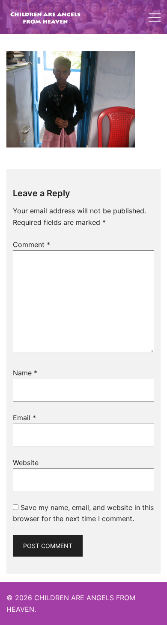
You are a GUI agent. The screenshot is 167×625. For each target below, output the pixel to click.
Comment (31, 244)
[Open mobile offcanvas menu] (155, 17)
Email (24, 417)
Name (25, 373)
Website (26, 462)
